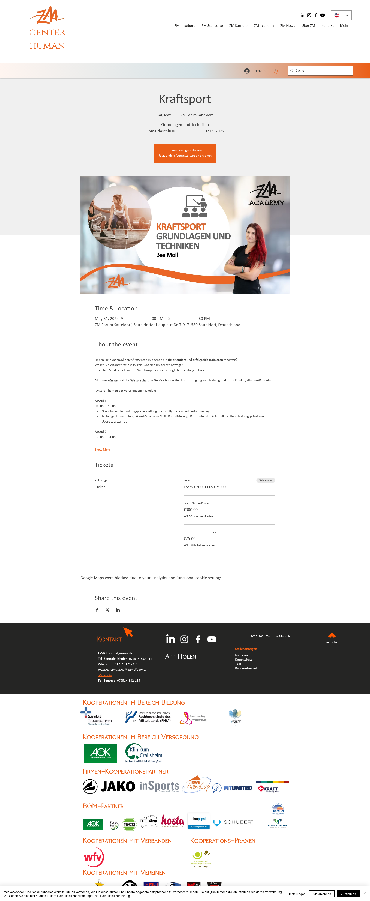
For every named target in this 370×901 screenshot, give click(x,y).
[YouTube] (211, 639)
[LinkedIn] (302, 15)
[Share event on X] (107, 610)
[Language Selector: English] (341, 15)
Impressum (243, 655)
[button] (276, 71)
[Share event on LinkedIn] (118, 610)
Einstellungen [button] (296, 894)
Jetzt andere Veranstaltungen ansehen (185, 155)
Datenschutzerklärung (115, 896)
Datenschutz (243, 659)
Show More (103, 449)
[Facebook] (315, 15)
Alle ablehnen (322, 894)
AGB (238, 664)
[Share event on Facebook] (97, 610)
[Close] (364, 894)
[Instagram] (309, 15)
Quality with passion (44, 58)
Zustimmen (348, 894)
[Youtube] (322, 15)
